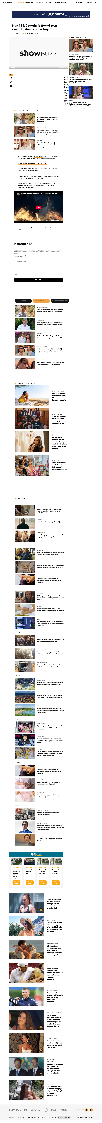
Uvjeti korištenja (29, 1117)
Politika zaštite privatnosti (39, 1117)
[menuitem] (100, 2)
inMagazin (56, 2)
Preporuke (48, 2)
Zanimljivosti (30, 2)
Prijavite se (38, 279)
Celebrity (21, 2)
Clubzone (64, 2)
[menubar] (100, 2)
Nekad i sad (39, 2)
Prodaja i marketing (20, 1117)
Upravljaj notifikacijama (65, 1117)
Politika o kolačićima (51, 1117)
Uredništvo (11, 1117)
